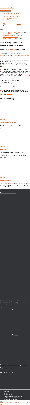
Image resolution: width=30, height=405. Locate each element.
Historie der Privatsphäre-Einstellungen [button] (14, 398)
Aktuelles (5, 15)
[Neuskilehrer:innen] (13, 176)
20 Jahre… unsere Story (9, 18)
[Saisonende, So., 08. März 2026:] (13, 118)
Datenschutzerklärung (9, 394)
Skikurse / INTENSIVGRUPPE (10, 37)
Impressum (6, 393)
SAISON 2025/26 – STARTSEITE (11, 13)
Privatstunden (7, 38)
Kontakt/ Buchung (8, 20)
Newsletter (6, 391)
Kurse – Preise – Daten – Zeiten (11, 16)
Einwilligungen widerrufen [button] (10, 399)
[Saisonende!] (13, 144)
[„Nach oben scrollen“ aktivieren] (1, 402)
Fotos (4, 21)
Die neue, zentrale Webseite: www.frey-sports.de (13, 365)
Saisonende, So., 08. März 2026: (11, 32)
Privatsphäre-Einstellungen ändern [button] (12, 396)
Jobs (4, 23)
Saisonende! (6, 34)
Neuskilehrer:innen (8, 35)
